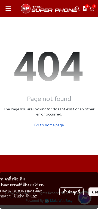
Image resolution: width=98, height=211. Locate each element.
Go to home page (49, 124)
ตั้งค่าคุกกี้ (71, 191)
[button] (77, 8)
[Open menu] (8, 8)
